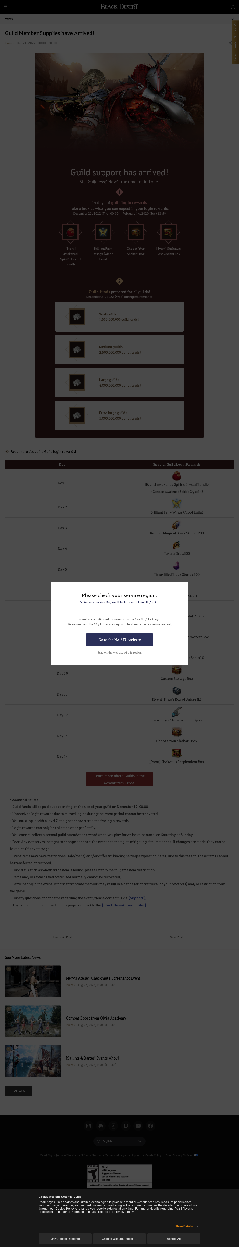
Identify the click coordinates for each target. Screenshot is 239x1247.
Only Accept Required (65, 1238)
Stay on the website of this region (120, 652)
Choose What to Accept (117, 1238)
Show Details (184, 1226)
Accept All (174, 1238)
